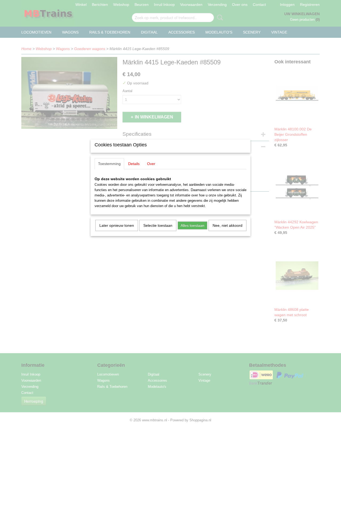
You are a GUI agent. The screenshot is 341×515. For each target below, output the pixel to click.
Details (134, 164)
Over (151, 164)
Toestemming (109, 164)
